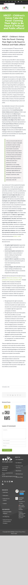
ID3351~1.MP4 (17, 236)
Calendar (5, 503)
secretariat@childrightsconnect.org (9, 476)
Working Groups (19, 473)
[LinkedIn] (2, 484)
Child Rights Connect (21, 498)
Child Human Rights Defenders (7, 512)
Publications (5, 495)
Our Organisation (19, 459)
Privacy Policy (22, 531)
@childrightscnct (22, 501)
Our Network (18, 462)
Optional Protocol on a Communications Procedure (7, 521)
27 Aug (20, 503)
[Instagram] (9, 481)
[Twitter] (5, 481)
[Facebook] (2, 481)
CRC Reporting (6, 516)
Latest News (5, 492)
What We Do (18, 470)
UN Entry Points (19, 477)
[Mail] (7, 481)
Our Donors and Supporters (19, 466)
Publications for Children (6, 499)
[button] (3, 413)
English (6, 3)
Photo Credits (14, 533)
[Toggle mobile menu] (24, 8)
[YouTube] (12, 481)
